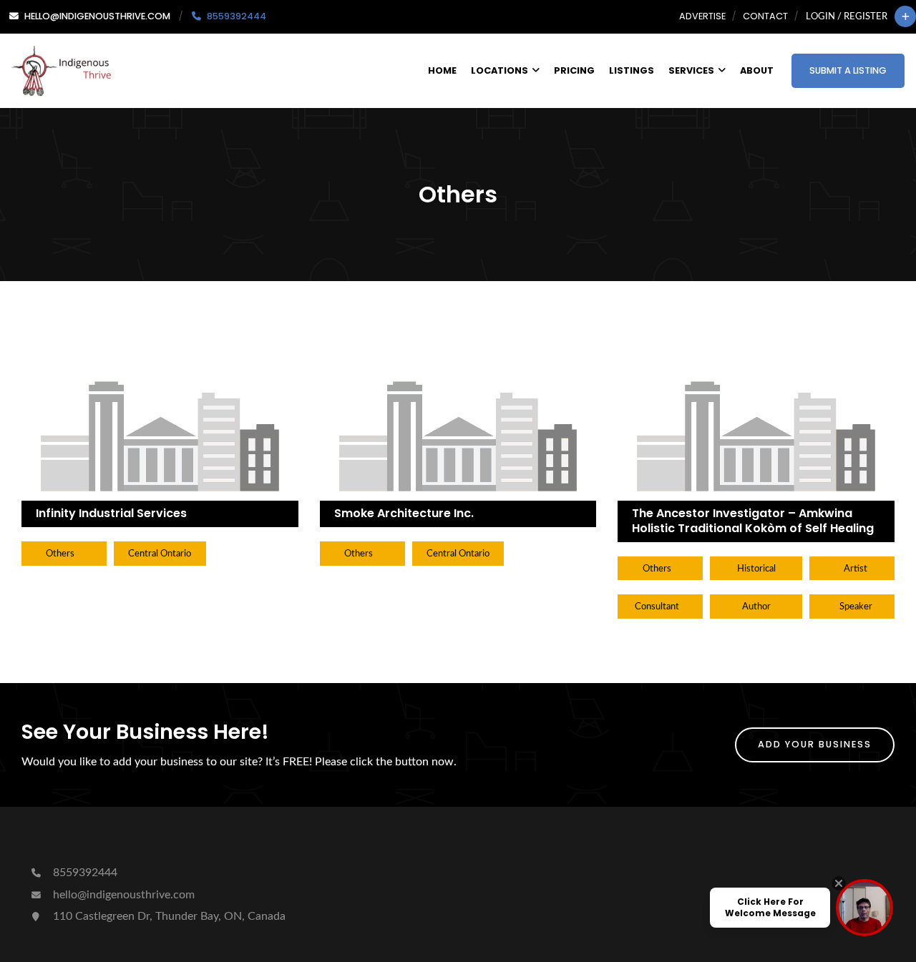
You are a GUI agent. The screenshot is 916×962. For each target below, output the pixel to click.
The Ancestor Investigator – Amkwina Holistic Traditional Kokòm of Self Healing (753, 520)
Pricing (574, 70)
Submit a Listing (848, 70)
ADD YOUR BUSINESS (815, 744)
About (757, 70)
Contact (765, 16)
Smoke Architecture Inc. (404, 513)
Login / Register (846, 16)
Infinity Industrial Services (111, 513)
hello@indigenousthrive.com (122, 894)
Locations (499, 70)
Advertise (702, 16)
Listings (631, 70)
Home (442, 70)
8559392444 (83, 872)
